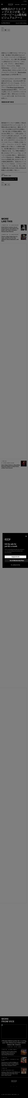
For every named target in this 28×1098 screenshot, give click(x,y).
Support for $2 (15, 556)
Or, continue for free (15, 564)
